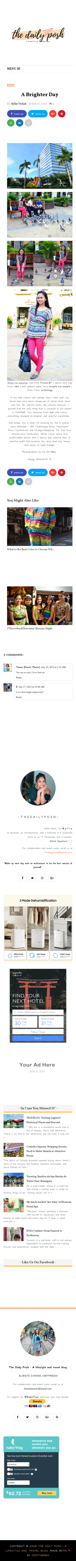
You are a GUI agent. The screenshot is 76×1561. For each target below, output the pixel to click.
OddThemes (40, 1555)
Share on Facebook (17, 115)
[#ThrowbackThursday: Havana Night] (39, 605)
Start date (11, 1478)
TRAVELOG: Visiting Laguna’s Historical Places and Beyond (44, 1120)
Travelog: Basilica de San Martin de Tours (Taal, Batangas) (46, 1179)
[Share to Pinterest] (28, 123)
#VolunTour (31, 1396)
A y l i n (67, 828)
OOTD (10, 85)
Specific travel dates (22, 1474)
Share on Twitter (39, 115)
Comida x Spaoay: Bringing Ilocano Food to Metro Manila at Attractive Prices (47, 1151)
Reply (19, 677)
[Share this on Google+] (53, 113)
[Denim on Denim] (39, 566)
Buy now (47, 1493)
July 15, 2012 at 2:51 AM (53, 667)
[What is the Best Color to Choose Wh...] (39, 526)
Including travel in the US (24, 1469)
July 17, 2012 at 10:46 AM (31, 686)
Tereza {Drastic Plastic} (28, 667)
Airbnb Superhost (58, 841)
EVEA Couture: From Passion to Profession (44, 1233)
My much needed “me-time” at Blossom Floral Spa (49, 1204)
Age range (11, 1460)
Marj (53, 451)
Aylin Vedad (18, 104)
